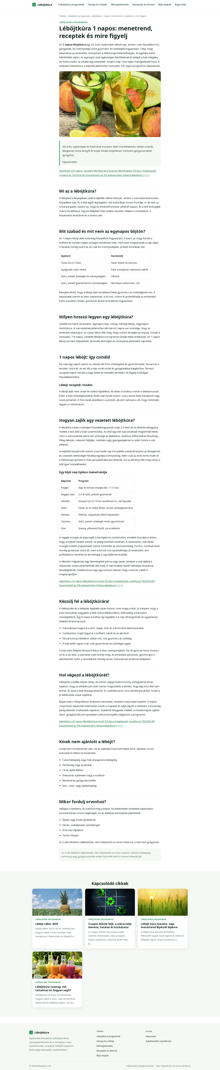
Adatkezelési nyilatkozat (158, 1041)
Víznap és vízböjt (97, 4)
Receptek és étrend (143, 4)
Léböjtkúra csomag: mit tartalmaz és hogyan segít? (53, 988)
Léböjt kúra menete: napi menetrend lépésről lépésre (159, 925)
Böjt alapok (164, 4)
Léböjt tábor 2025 (46, 924)
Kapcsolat (180, 4)
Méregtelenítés (120, 4)
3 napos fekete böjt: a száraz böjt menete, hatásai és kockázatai (110, 925)
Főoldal (62, 16)
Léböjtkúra (45, 4)
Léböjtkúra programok (71, 4)
